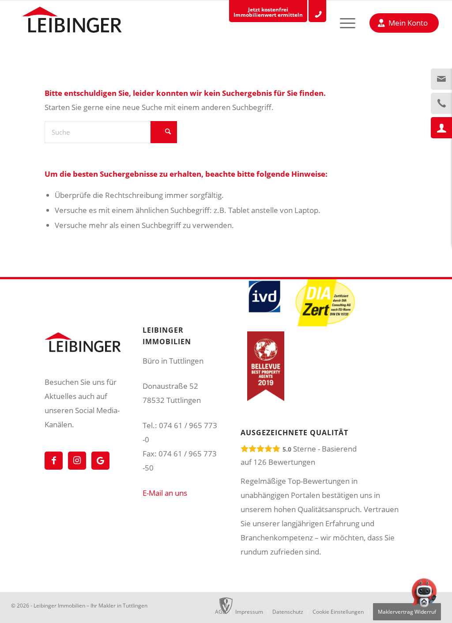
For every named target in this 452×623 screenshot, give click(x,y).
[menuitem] (340, 22)
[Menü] (340, 22)
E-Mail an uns (165, 493)
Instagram (77, 461)
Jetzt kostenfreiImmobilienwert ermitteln (268, 12)
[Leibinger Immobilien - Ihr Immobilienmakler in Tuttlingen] (72, 22)
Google (100, 461)
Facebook (54, 461)
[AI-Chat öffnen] (424, 595)
